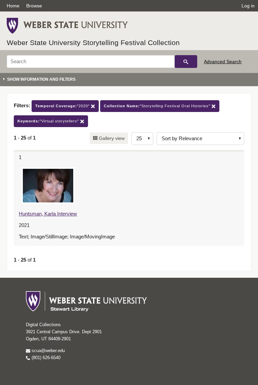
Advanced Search (223, 61)
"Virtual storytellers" (48, 121)
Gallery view (111, 138)
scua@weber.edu (47, 350)
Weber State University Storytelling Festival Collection (93, 42)
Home (13, 5)
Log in (248, 5)
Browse (34, 5)
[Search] (186, 61)
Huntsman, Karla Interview (48, 214)
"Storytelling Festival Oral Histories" (158, 106)
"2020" (63, 106)
